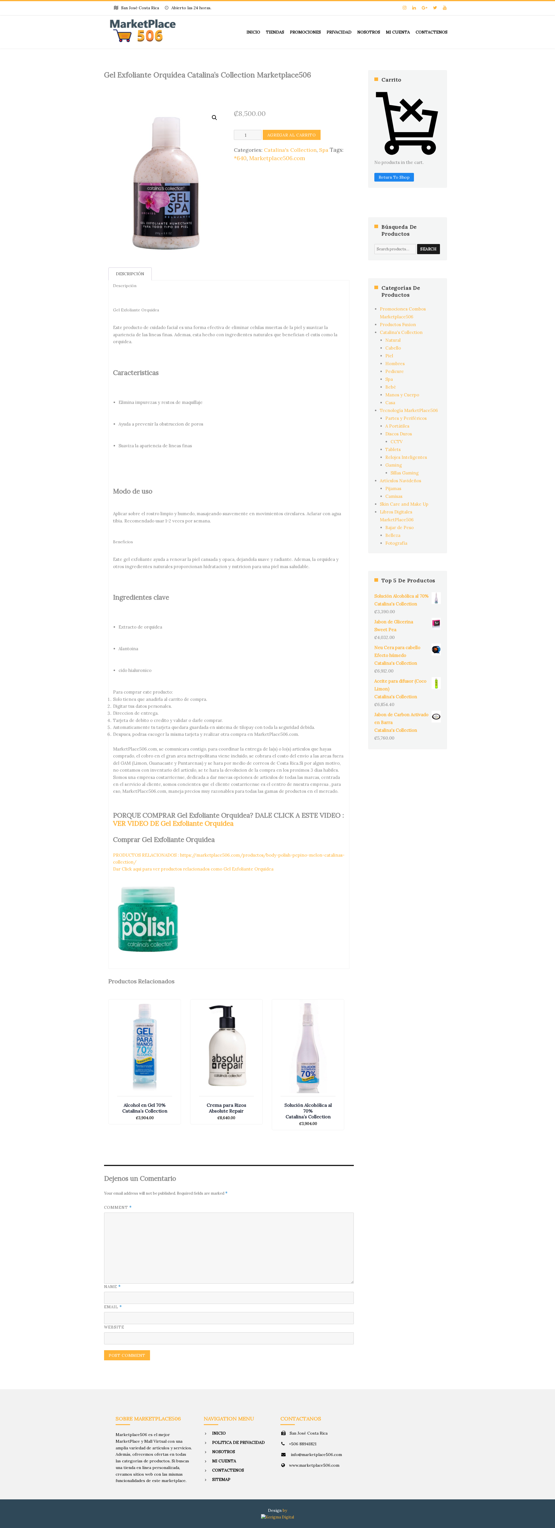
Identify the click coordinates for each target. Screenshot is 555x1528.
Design (275, 1510)
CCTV (397, 441)
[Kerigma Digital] (277, 1516)
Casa (390, 402)
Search (428, 249)
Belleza (392, 535)
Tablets (393, 449)
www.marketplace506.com (314, 1465)
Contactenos (431, 32)
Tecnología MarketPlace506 (409, 410)
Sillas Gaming (405, 473)
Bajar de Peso (399, 527)
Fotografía (396, 543)
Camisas (393, 496)
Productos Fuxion (398, 324)
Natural (393, 340)
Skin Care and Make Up (404, 504)
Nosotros (368, 32)
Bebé (390, 387)
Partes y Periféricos (406, 418)
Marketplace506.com (277, 158)
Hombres (395, 363)
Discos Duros (398, 434)
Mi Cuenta (398, 32)
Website (114, 1327)
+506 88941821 (303, 1443)
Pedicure (394, 371)
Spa (323, 150)
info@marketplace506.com (316, 1454)
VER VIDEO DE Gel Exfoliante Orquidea (173, 823)
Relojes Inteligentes (406, 457)
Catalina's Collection (290, 150)
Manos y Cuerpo (402, 395)
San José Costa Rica (309, 1433)
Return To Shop (394, 177)
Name (112, 1286)
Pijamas (393, 488)
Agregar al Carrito (291, 135)
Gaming (393, 465)
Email (113, 1307)
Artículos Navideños (400, 480)
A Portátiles (397, 426)
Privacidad (339, 32)
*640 (240, 158)
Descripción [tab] (130, 273)
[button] (214, 117)
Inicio (253, 32)
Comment (118, 1207)
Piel (389, 356)
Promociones (305, 32)
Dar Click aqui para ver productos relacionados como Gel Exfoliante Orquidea (193, 869)
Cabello (393, 348)
